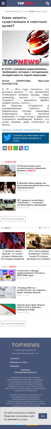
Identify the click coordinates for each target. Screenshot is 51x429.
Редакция (14, 366)
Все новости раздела (13, 218)
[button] (3, 3)
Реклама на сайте (19, 362)
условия (23, 419)
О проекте (15, 358)
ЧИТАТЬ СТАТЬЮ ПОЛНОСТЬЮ (21, 130)
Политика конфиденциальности (25, 371)
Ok (42, 416)
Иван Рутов (41, 11)
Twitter (16, 140)
